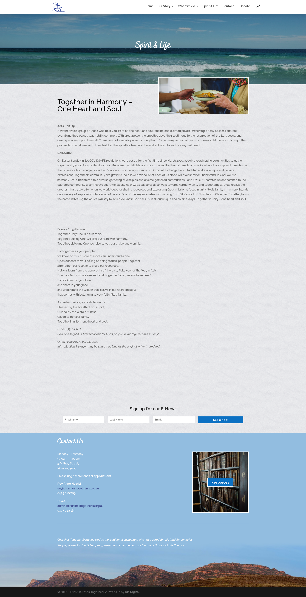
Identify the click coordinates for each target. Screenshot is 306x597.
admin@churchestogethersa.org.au (80, 506)
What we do (186, 6)
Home (150, 6)
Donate (245, 6)
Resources (220, 482)
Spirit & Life (210, 6)
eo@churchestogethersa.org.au (78, 488)
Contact (228, 6)
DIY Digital (132, 592)
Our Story (164, 6)
